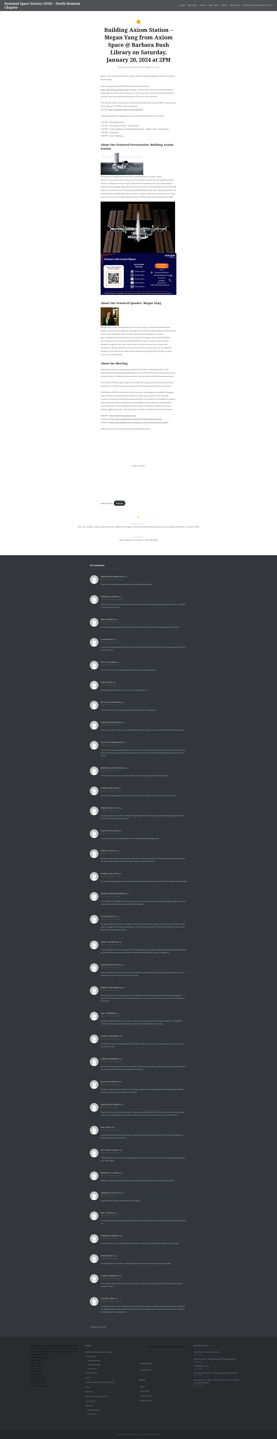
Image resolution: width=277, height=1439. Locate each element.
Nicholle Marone (110, 702)
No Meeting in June (201, 1366)
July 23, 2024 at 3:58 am (109, 1258)
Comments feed (146, 1396)
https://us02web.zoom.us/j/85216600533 (125, 109)
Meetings (213, 5)
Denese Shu (107, 1256)
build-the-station (107, 503)
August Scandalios (111, 742)
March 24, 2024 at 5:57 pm (110, 665)
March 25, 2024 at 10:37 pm (111, 945)
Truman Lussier (109, 597)
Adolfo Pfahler (109, 1082)
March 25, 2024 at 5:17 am (110, 876)
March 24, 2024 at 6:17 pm (110, 685)
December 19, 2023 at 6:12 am (112, 579)
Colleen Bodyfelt (111, 965)
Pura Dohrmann (109, 1059)
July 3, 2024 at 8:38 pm (109, 1238)
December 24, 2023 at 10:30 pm (112, 599)
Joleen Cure (107, 1298)
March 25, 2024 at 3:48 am (110, 833)
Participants (92, 1356)
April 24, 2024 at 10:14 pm (110, 1153)
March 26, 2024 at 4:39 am (110, 967)
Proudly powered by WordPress (126, 1434)
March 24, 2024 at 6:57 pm (110, 705)
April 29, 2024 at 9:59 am (110, 1196)
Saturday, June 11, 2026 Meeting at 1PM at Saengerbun (215, 1359)
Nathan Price (131, 67)
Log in (142, 1386)
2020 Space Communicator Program (99, 1352)
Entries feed (144, 1391)
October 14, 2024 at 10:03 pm (111, 1301)
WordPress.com (155, 1434)
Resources (235, 5)
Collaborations (91, 1373)
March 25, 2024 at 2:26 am (110, 811)
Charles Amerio (109, 1276)
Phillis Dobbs (108, 662)
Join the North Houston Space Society (100, 1382)
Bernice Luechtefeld (112, 768)
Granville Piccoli (110, 1193)
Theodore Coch (109, 808)
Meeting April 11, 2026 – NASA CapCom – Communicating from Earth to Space (216, 1381)
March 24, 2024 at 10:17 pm (111, 791)
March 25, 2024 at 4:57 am (110, 853)
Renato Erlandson (111, 988)
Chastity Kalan (109, 831)
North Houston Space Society (258, 5)
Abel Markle (107, 619)
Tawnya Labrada (110, 1236)
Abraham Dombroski (112, 577)
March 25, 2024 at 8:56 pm (110, 919)
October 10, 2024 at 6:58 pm (111, 1278)
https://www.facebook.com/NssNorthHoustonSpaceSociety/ (136, 419)
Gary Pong (106, 682)
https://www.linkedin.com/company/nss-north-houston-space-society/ (139, 422)
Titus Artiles (108, 916)
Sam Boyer (93, 1368)
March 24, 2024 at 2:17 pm (110, 622)
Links (87, 1387)
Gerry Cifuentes (109, 942)
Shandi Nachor (109, 788)
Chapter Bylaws (93, 1410)
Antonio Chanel (110, 1150)
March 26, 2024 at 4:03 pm (110, 1039)
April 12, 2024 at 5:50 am (110, 1130)
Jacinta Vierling (110, 1036)
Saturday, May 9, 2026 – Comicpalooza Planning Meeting (215, 1373)
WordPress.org (146, 1400)
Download (119, 503)
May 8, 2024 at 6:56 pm (109, 1216)
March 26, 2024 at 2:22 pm (110, 1016)
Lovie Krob (107, 639)
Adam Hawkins (94, 1360)
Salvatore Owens (110, 1104)
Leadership (91, 1414)
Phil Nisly (106, 1127)
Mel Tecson (107, 1213)
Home (182, 5)
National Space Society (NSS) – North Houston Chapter (42, 5)
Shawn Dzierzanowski (113, 893)
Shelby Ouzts (108, 851)
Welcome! (192, 5)
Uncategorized (145, 1370)
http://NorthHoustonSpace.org (114, 89)
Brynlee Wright (95, 1364)
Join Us (203, 5)
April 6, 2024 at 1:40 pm (109, 1107)
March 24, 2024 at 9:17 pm (110, 725)
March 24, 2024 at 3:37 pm (110, 642)
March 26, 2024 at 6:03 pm (110, 1084)
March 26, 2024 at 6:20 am (110, 990)
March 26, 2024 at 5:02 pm (110, 1061)
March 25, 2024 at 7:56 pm (110, 896)
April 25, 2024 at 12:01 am (110, 1176)
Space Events (90, 1401)
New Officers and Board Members (207, 1352)
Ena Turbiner (108, 1013)
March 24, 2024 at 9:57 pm (110, 770)
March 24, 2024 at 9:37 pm (110, 745)
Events (224, 5)
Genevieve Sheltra (111, 722)
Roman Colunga (110, 1173)
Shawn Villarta (109, 873)
